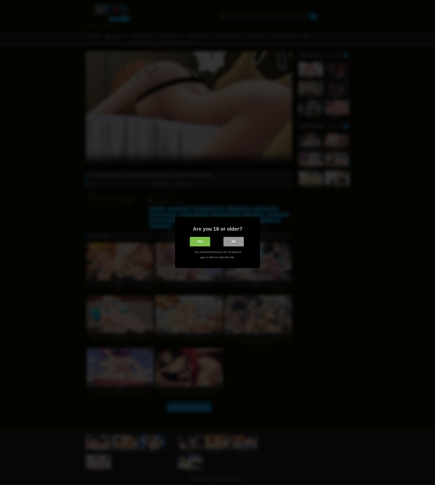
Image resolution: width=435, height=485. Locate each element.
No (234, 241)
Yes (200, 241)
